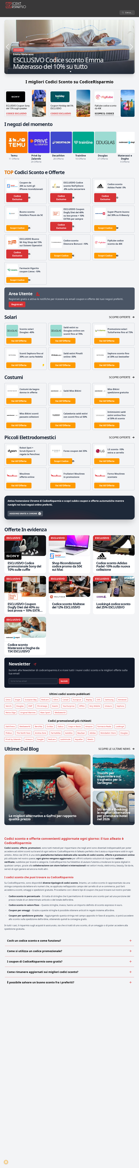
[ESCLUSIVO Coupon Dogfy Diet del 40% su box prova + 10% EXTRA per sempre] (25, 595)
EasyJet (40, 739)
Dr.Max (50, 726)
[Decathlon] (61, 142)
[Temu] (17, 142)
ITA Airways (42, 706)
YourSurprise (69, 706)
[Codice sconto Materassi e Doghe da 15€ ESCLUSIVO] (25, 636)
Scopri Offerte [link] (119, 317)
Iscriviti (64, 681)
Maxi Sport (45, 712)
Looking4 (120, 726)
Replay (89, 699)
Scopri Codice (17, 228)
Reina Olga (11, 712)
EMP (30, 706)
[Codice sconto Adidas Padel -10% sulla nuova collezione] (114, 554)
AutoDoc (69, 733)
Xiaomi (55, 706)
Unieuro (108, 706)
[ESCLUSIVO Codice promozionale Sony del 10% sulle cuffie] (25, 554)
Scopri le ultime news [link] (114, 749)
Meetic (90, 739)
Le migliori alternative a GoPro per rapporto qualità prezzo (42, 817)
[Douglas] (105, 142)
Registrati (17, 304)
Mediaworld (60, 712)
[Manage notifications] (6, 1162)
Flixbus (9, 733)
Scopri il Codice (104, 113)
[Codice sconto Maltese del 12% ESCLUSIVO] (69, 595)
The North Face (23, 733)
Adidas (93, 733)
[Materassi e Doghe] (128, 142)
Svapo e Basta (74, 726)
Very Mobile (94, 706)
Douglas (20, 706)
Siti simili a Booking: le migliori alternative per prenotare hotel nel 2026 (113, 814)
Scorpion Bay (31, 699)
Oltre (55, 699)
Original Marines (28, 712)
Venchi (9, 706)
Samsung (109, 699)
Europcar (77, 699)
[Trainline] (83, 142)
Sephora (120, 706)
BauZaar (81, 733)
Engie (17, 699)
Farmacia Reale (104, 726)
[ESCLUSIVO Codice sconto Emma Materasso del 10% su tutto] (69, 47)
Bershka (38, 726)
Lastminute (65, 739)
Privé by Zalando (13, 739)
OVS (98, 699)
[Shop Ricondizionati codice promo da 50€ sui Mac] (69, 554)
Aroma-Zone (40, 733)
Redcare (45, 699)
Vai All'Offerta (18, 340)
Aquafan (79, 739)
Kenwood (122, 699)
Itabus (61, 726)
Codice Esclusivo (16, 113)
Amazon (89, 726)
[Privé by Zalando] (39, 142)
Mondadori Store (108, 733)
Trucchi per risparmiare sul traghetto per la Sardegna (109, 778)
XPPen (82, 706)
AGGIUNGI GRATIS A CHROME (23, 513)
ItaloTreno (10, 726)
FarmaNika (56, 733)
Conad (65, 699)
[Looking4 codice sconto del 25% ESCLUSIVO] (114, 595)
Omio (8, 699)
